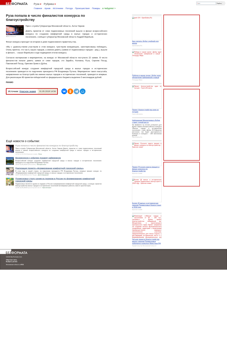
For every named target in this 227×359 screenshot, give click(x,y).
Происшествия (82, 8)
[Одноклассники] (70, 91)
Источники (58, 8)
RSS (22, 264)
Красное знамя (28, 91)
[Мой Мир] (82, 91)
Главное (38, 8)
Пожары (96, 8)
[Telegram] (76, 91)
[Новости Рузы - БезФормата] (14, 3)
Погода (69, 8)
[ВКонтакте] (64, 91)
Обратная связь (11, 260)
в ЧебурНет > (109, 8)
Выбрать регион (11, 261)
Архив (47, 8)
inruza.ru (13, 36)
